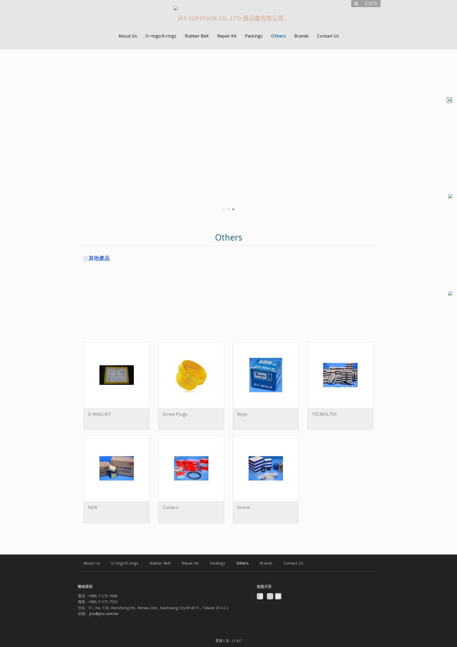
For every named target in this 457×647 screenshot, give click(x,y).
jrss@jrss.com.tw (103, 613)
